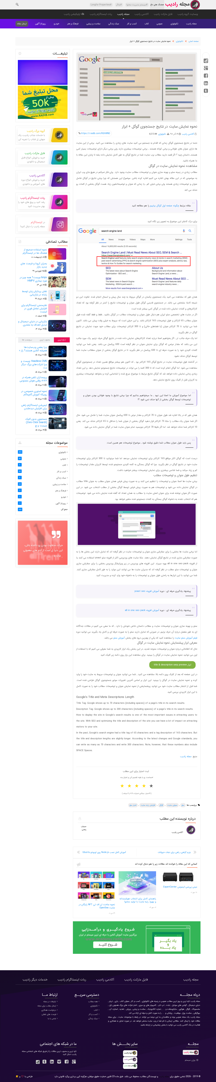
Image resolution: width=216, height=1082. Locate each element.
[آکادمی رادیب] (137, 953)
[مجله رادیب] (182, 5)
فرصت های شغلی (49, 1014)
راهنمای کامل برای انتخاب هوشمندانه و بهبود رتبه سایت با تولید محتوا (138, 900)
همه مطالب (93, 1001)
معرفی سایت (172, 805)
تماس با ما (52, 1018)
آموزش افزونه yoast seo (146, 591)
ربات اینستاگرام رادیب (101, 14)
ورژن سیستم (190, 1060)
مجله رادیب (123, 14)
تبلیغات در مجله (49, 1001)
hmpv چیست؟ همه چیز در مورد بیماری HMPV (33, 279)
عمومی (160, 23)
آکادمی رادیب (141, 14)
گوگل (161, 805)
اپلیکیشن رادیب (72, 14)
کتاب (147, 23)
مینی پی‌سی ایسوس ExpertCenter (180, 887)
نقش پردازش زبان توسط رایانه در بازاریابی (34, 293)
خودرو (56, 23)
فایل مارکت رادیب (163, 14)
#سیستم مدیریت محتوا (137, 4)
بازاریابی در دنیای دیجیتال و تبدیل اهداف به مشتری (32, 323)
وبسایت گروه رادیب (187, 14)
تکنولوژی (174, 23)
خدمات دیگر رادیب (35, 979)
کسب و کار (132, 23)
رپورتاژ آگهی (40, 23)
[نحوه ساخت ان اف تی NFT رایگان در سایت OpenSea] (96, 900)
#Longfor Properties (101, 4)
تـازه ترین (62, 339)
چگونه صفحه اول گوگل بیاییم (164, 206)
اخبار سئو (133, 805)
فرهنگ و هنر (72, 23)
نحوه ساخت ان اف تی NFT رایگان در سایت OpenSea (97, 906)
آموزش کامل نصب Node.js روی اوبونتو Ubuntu (104, 852)
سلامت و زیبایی (93, 23)
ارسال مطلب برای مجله (46, 1005)
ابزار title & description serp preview (172, 665)
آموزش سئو (119, 638)
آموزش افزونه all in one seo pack (142, 610)
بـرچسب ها (27, 339)
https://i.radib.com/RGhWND (95, 133)
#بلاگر (119, 4)
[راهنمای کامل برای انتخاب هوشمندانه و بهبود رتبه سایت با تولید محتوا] (137, 894)
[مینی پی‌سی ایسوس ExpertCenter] (178, 883)
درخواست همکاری (48, 1010)
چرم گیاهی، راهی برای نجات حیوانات (174, 852)
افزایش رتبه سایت (148, 805)
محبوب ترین (45, 339)
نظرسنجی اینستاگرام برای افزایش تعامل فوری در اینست (34, 308)
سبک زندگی (113, 23)
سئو (183, 805)
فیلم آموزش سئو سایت (186, 638)
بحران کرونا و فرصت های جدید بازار (34, 265)
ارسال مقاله (22, 23)
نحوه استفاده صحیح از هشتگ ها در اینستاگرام (35, 251)
